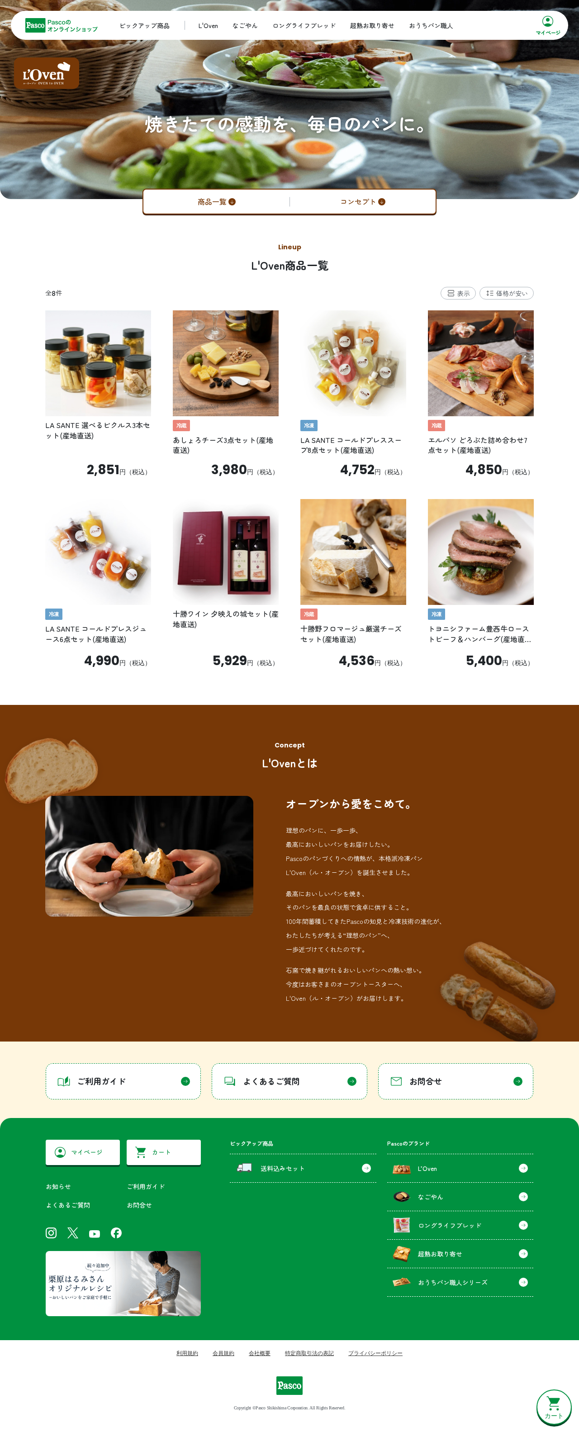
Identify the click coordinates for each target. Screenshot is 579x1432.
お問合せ (139, 1204)
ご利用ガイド (146, 1186)
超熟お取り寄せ (372, 25)
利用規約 (187, 1353)
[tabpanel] (289, 489)
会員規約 (223, 1353)
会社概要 (260, 1353)
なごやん (245, 25)
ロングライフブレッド (304, 25)
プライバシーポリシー (375, 1353)
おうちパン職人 (431, 25)
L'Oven (208, 25)
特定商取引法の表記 (309, 1353)
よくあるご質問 (68, 1204)
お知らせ (58, 1186)
